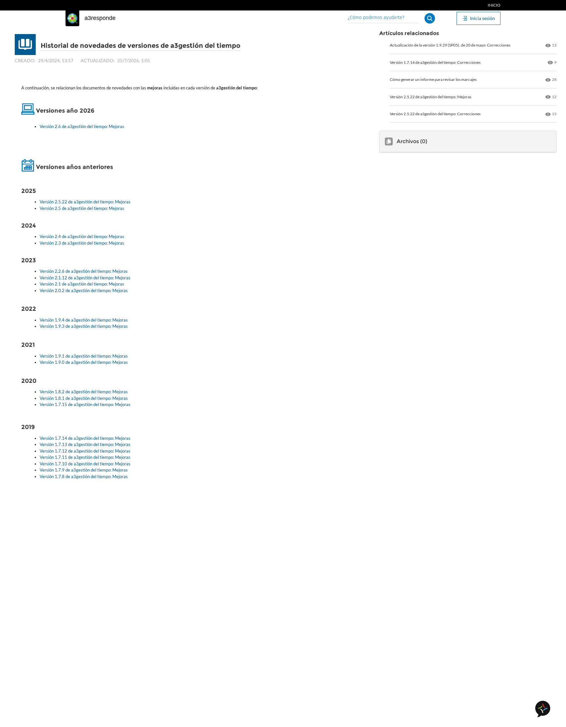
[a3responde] (72, 18)
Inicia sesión (482, 18)
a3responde (100, 18)
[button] (429, 18)
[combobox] (383, 18)
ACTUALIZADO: (98, 60)
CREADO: (25, 60)
